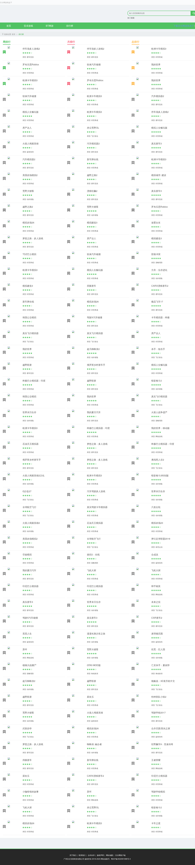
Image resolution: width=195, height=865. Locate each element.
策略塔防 (30, 673)
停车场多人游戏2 (31, 48)
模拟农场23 (157, 522)
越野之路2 (28, 206)
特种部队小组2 (158, 696)
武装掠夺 (27, 728)
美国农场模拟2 (30, 175)
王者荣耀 (155, 760)
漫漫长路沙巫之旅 (96, 633)
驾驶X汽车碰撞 (30, 617)
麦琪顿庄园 (157, 633)
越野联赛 (27, 364)
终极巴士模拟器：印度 (34, 380)
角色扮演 (94, 673)
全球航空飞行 (29, 507)
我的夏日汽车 (29, 570)
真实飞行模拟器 (31, 333)
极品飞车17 (157, 301)
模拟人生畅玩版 (31, 112)
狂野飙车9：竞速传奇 (162, 744)
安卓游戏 (28, 25)
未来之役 (155, 602)
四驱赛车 (27, 760)
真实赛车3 (28, 602)
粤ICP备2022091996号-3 (121, 859)
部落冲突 (155, 254)
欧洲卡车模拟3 (30, 80)
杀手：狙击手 (158, 349)
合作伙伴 (91, 855)
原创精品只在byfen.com (38, 13)
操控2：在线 (93, 554)
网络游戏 (30, 657)
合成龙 (154, 554)
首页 (8, 25)
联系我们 (82, 855)
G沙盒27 (27, 491)
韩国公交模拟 (29, 317)
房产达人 (27, 127)
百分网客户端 (120, 855)
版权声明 (100, 855)
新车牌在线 (28, 301)
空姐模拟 (27, 554)
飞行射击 (30, 341)
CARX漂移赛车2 (95, 775)
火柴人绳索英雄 (31, 143)
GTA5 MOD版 (94, 665)
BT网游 (49, 25)
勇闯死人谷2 (157, 459)
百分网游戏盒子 (6, 2)
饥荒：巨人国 (158, 649)
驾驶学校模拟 (158, 791)
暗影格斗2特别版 (160, 475)
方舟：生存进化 (159, 270)
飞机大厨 (27, 807)
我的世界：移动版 (160, 428)
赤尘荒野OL (93, 127)
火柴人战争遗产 (159, 412)
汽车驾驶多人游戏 (96, 491)
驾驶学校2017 (158, 712)
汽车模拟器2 (29, 159)
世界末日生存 (29, 412)
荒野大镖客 (28, 191)
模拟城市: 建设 (158, 175)
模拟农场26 (28, 222)
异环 (25, 649)
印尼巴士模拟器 (31, 586)
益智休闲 (30, 152)
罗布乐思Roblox (31, 64)
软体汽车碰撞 (29, 96)
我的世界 (27, 349)
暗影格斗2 (156, 380)
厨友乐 (26, 775)
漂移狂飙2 (92, 191)
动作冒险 (30, 199)
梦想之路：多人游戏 (33, 238)
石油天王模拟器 (31, 443)
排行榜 (69, 25)
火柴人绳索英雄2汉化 (33, 475)
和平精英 (155, 586)
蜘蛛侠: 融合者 (94, 744)
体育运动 (159, 547)
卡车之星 (155, 823)
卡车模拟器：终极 (160, 317)
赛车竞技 (30, 57)
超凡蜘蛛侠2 (29, 681)
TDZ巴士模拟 (29, 254)
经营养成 (30, 72)
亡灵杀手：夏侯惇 (160, 665)
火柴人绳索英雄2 (31, 522)
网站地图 (109, 855)
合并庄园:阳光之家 (160, 728)
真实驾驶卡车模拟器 (97, 507)
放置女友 (155, 222)
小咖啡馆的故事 (31, 791)
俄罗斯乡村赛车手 (32, 459)
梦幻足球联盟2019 (160, 538)
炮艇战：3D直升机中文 (163, 681)
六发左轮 (155, 507)
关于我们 (73, 855)
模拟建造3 (28, 285)
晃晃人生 (27, 633)
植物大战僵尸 (29, 665)
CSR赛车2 (156, 617)
